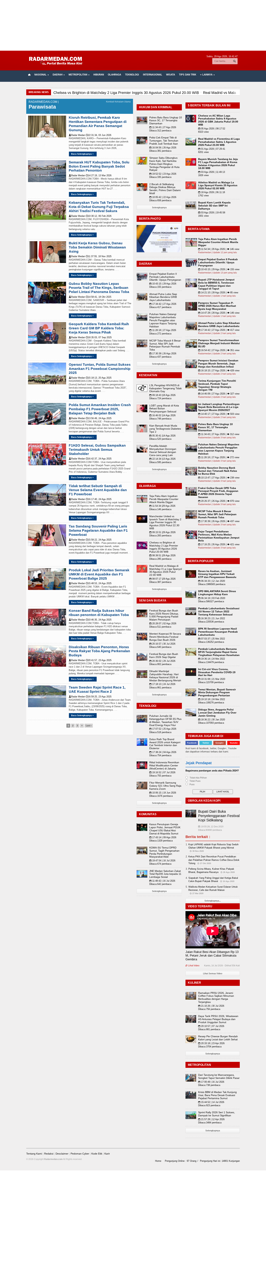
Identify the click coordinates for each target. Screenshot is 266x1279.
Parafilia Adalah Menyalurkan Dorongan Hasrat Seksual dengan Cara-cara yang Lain (162, 450)
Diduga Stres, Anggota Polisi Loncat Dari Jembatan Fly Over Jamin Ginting (217, 712)
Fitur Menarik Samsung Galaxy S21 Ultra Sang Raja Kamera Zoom (165, 785)
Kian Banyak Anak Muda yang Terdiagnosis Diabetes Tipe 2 (165, 428)
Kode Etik (96, 1153)
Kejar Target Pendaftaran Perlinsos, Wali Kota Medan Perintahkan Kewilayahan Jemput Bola (218, 536)
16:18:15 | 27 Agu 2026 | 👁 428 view (218, 370)
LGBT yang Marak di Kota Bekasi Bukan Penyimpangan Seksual (164, 408)
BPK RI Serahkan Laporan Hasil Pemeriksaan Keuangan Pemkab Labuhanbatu (218, 631)
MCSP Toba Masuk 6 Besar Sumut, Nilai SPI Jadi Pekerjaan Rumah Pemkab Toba (165, 345)
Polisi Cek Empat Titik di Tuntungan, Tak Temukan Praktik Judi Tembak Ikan (163, 140)
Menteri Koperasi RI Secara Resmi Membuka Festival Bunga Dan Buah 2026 (165, 636)
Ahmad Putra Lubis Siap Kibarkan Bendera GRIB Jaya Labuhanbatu (163, 297)
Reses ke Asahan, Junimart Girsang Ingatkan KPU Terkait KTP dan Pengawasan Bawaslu (217, 574)
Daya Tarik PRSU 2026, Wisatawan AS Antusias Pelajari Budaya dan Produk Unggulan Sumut (218, 1019)
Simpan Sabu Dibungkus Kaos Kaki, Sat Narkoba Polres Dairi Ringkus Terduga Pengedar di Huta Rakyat (164, 163)
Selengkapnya (159, 207)
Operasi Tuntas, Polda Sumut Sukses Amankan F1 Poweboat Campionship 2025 (100, 369)
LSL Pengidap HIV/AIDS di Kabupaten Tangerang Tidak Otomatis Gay (165, 388)
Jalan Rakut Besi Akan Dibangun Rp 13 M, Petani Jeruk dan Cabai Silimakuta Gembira (211, 955)
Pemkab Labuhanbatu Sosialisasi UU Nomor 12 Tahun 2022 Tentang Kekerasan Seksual (218, 611)
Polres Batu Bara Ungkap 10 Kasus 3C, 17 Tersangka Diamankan (165, 120)
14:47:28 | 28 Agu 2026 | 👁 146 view (218, 312)
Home (158, 1161)
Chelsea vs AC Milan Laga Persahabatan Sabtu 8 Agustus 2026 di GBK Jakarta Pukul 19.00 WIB (218, 120)
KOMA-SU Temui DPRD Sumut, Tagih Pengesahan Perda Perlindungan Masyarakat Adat (164, 852)
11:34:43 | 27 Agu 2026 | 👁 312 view (218, 434)
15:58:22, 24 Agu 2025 (98, 539)
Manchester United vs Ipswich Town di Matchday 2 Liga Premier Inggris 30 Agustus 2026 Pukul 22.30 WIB (165, 522)
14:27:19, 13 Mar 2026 (98, 175)
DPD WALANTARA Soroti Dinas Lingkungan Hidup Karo (217, 593)
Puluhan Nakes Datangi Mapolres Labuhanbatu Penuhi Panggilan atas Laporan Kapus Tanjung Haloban (163, 320)
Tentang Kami (34, 1153)
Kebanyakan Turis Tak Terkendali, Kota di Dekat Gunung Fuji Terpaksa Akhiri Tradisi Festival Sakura (99, 207)
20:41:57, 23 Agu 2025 (98, 660)
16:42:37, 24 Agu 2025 (98, 458)
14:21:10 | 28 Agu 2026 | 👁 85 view (218, 292)
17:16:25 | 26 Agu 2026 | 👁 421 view (218, 544)
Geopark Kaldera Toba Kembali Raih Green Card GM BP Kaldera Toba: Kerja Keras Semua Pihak (99, 328)
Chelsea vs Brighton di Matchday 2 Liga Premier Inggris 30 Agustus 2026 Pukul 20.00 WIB (163, 547)
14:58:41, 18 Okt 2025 (98, 297)
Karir (107, 1153)
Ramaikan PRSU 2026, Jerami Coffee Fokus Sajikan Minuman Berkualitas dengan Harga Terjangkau (216, 997)
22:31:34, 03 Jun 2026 (98, 135)
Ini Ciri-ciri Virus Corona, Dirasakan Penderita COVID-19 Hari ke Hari (216, 672)
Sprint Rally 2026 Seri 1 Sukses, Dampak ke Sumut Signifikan (216, 1114)
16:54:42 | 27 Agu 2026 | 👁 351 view (218, 350)
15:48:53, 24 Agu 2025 (98, 583)
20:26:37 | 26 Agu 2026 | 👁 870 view (218, 501)
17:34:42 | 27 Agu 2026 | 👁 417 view (218, 330)
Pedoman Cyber (80, 1153)
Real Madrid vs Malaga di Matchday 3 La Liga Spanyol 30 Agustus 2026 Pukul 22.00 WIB (165, 570)
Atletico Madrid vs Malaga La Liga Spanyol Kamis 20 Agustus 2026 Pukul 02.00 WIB (217, 185)
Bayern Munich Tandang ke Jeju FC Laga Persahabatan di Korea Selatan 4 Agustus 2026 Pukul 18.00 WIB (218, 164)
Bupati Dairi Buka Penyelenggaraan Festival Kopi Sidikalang (219, 815)
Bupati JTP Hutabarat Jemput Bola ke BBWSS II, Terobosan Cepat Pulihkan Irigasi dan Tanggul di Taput (216, 284)
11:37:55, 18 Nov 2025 (98, 256)
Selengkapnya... (212, 901)
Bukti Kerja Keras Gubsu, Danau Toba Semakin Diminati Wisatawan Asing (97, 247)
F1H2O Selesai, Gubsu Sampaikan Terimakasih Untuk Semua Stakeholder (97, 450)
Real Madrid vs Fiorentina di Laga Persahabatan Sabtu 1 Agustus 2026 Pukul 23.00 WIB (219, 141)
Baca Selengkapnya (82, 154)
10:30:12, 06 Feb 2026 (98, 216)
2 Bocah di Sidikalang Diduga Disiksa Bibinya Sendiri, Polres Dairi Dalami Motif (165, 189)
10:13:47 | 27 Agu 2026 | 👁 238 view (218, 477)
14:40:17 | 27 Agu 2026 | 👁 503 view (218, 414)
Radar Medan (77, 135)
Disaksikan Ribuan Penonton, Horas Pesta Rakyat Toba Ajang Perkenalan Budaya (99, 651)
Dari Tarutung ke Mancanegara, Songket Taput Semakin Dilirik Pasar (219, 1076)
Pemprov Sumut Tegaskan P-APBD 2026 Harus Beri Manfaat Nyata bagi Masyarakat (217, 306)
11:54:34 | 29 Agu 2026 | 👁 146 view (218, 249)
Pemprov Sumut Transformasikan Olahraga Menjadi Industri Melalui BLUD (219, 343)
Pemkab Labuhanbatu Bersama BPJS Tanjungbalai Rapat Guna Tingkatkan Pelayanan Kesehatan (219, 652)
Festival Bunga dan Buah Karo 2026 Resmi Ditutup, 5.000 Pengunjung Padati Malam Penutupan (164, 615)
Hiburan (98, 74)
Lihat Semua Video (212, 973)
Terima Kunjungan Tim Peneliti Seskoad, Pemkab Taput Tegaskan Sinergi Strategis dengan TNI (217, 385)
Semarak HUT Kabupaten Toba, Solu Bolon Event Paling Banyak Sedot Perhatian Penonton (99, 166)
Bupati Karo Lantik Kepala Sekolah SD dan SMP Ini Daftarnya (214, 205)
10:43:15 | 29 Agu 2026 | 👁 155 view (218, 269)
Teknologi (132, 74)
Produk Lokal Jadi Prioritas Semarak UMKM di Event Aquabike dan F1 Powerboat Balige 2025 (99, 574)
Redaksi (48, 1153)
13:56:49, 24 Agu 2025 (98, 418)
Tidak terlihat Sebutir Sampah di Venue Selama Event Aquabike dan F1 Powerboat (98, 490)
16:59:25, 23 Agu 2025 (98, 696)
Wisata (170, 74)
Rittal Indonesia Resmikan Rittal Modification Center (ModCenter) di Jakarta (164, 765)
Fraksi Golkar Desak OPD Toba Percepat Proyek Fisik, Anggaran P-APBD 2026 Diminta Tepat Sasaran (218, 493)
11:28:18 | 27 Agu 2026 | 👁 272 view (218, 457)
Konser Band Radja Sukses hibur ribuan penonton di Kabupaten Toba (99, 613)
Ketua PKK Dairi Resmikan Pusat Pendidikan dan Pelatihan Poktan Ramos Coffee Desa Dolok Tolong (213, 859)
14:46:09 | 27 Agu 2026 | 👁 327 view (218, 393)
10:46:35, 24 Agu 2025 (98, 619)
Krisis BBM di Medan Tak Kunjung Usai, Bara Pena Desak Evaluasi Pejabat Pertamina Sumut (217, 1095)
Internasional (152, 74)
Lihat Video (192, 965)
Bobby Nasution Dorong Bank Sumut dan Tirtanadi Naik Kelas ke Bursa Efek (217, 470)
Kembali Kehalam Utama (118, 101)
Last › (89, 725)
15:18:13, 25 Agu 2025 (98, 377)
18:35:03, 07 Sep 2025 (99, 337)
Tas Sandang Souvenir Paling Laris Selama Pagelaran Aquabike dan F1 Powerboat (98, 530)
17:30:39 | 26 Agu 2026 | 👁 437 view (218, 521)
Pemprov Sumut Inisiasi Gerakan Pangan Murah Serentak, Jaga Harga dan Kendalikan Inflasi (218, 363)
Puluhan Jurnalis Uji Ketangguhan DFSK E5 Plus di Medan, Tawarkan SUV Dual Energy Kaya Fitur (165, 720)
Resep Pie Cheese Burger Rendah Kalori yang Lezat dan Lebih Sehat (218, 1038)
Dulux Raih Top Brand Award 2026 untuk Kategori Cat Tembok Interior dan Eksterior (164, 744)
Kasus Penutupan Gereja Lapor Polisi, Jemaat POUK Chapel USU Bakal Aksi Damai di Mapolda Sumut (164, 829)
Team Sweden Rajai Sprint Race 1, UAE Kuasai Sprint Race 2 (97, 689)
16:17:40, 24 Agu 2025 (98, 499)
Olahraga (114, 74)
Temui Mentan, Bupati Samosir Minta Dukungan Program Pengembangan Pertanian (217, 692)
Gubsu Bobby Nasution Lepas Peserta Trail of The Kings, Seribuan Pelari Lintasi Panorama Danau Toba (99, 288)
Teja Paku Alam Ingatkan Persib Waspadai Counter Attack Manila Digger (163, 499)
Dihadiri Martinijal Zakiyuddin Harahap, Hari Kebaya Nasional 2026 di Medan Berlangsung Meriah (165, 676)
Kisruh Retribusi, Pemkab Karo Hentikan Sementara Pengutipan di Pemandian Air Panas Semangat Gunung (97, 124)
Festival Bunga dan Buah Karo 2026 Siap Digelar (163, 656)
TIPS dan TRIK (187, 74)
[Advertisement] (133, 25)
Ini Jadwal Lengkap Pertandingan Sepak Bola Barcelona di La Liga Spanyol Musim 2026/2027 (219, 407)
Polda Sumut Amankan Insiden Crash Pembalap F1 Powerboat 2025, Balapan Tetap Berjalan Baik (100, 409)
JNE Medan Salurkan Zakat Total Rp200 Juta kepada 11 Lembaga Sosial (165, 874)
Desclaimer (62, 1153)
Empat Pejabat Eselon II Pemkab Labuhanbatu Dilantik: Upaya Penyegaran (165, 276)
